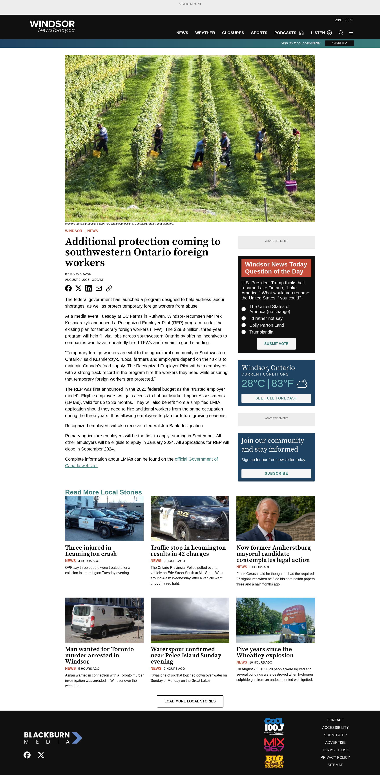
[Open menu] (351, 32)
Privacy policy (335, 757)
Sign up (339, 43)
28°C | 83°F (344, 20)
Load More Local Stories (190, 701)
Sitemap (335, 765)
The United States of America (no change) (269, 309)
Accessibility (335, 727)
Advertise (335, 742)
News (92, 231)
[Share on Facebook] (68, 288)
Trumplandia (261, 332)
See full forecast (276, 398)
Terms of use (335, 750)
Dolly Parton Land (266, 325)
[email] (98, 288)
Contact (335, 720)
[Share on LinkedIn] (88, 288)
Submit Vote (276, 344)
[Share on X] (78, 288)
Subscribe (276, 473)
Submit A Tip (335, 735)
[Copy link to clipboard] (109, 288)
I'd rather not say (266, 318)
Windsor (73, 231)
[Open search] (341, 32)
